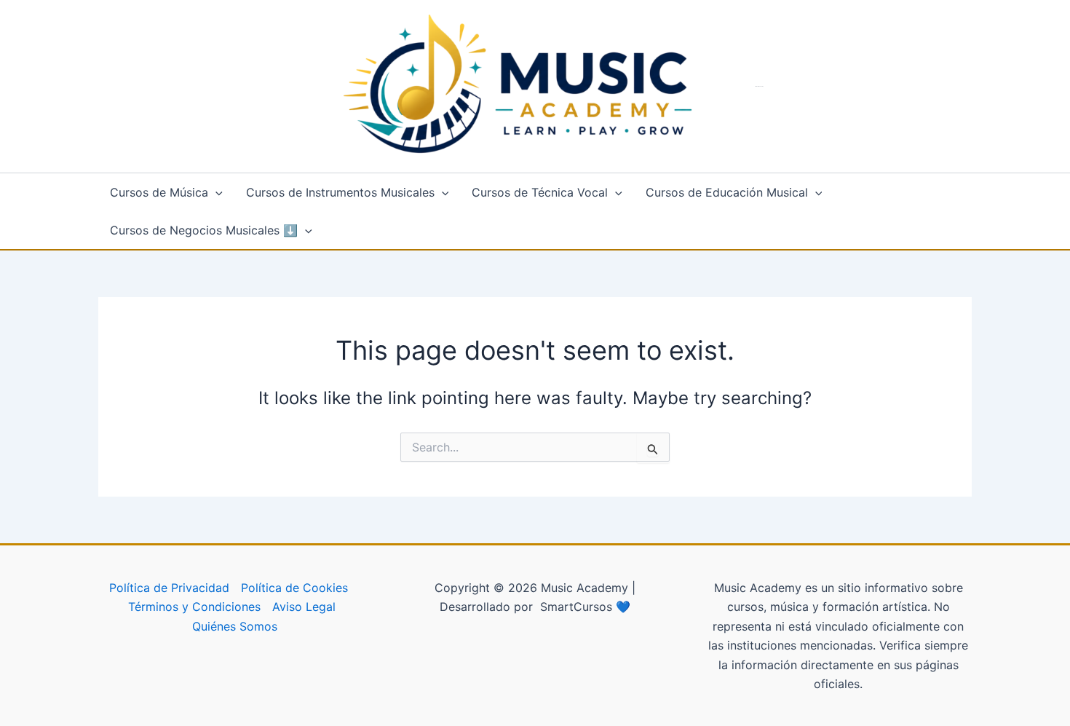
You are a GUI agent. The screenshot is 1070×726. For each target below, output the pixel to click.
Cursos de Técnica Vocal (540, 192)
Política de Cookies (294, 587)
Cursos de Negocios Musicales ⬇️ (204, 230)
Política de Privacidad (169, 587)
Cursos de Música (159, 192)
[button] (215, 192)
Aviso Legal (304, 606)
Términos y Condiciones (194, 606)
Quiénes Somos (234, 626)
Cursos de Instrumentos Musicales (340, 192)
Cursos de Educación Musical (727, 192)
